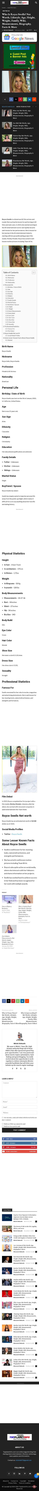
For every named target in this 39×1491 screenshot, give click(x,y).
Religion (10, 296)
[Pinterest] (20, 99)
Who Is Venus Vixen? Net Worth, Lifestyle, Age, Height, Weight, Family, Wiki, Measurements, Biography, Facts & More (11, 1018)
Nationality (11, 282)
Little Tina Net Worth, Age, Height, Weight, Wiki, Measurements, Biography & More (23, 152)
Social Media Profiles (14, 335)
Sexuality (11, 324)
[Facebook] (11, 99)
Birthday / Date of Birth (14, 287)
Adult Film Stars (11, 8)
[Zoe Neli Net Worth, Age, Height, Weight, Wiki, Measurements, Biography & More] (7, 125)
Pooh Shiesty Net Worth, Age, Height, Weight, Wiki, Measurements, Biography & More (25, 1293)
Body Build (12, 313)
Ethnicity (10, 294)
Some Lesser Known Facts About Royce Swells (19, 338)
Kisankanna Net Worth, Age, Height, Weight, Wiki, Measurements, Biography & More (23, 164)
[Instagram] (14, 1474)
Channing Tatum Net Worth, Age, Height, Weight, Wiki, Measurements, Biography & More (25, 1316)
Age (9, 289)
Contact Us (14, 1481)
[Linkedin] (30, 99)
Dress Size (12, 322)
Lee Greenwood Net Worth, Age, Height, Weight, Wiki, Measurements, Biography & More (25, 1247)
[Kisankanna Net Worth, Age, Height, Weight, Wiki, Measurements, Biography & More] (7, 163)
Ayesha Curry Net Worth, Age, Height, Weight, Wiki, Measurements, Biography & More (25, 1327)
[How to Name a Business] (9, 899)
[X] (16, 99)
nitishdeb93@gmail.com (23, 1460)
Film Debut (11, 331)
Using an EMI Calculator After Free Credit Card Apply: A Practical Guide (25, 1237)
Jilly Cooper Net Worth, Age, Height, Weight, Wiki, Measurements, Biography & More (25, 1304)
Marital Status (12, 302)
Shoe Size (11, 320)
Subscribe (32, 1151)
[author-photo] (19, 1041)
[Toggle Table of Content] (32, 272)
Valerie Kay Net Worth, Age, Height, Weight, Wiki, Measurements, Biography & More (23, 139)
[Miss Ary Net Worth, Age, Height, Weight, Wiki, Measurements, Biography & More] (7, 112)
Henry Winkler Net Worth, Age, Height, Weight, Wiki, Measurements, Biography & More (25, 1350)
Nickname (11, 278)
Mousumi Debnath (19, 1251)
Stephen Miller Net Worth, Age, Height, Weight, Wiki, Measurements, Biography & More (25, 1282)
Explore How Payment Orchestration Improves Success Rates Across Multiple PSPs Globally (25, 1217)
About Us (6, 1481)
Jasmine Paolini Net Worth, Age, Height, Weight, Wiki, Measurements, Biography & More (25, 1270)
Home (4, 8)
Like (34, 1139)
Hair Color (12, 317)
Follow (33, 1143)
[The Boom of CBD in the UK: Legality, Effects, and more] (7, 1229)
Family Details (12, 300)
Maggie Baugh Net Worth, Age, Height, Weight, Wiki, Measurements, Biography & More (25, 1373)
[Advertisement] (19, 196)
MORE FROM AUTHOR (23, 106)
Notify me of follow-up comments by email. (15, 1124)
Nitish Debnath (8, 30)
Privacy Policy (12, 1483)
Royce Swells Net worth (12, 333)
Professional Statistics (11, 326)
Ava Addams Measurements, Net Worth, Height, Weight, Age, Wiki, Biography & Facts (8, 940)
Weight (11, 309)
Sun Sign (10, 291)
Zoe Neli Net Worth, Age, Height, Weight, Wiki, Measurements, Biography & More (23, 127)
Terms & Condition (25, 1483)
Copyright (23, 1481)
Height (10, 307)
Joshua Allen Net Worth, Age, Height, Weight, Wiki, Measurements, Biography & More (25, 1362)
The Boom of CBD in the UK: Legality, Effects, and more (25, 1227)
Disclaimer (31, 1481)
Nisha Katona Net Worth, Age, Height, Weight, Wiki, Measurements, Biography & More (25, 1339)
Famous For (11, 329)
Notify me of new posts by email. (12, 1126)
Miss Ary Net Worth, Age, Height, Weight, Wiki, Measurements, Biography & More (23, 114)
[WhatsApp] (25, 99)
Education (11, 298)
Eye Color (11, 315)
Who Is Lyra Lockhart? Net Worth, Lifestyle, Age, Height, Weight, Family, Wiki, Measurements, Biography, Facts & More (28, 1018)
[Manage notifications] (34, 1486)
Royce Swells (17, 834)
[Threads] (25, 1069)
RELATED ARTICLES (8, 106)
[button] (3, 2)
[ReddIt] (34, 99)
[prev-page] (33, 106)
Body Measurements (15, 311)
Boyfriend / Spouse (13, 304)
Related (10, 340)
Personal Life (8, 285)
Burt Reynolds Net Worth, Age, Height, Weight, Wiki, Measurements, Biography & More (25, 1259)
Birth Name (11, 275)
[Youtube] (30, 1474)
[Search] (36, 2)
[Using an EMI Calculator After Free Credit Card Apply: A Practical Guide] (7, 1238)
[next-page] (36, 106)
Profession (11, 280)
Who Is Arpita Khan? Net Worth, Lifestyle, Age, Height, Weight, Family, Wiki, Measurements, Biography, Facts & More (25, 912)
